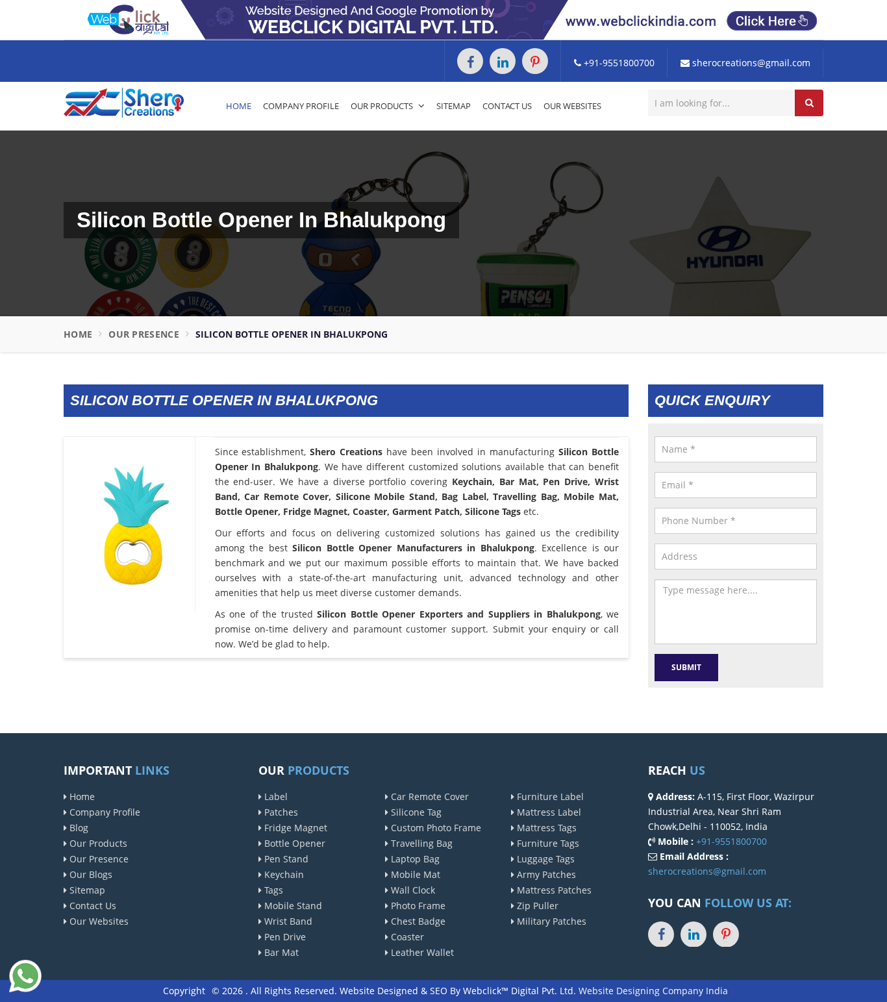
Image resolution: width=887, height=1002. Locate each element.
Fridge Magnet (294, 827)
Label (275, 796)
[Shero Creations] (124, 101)
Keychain (283, 874)
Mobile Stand (292, 905)
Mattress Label (547, 812)
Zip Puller (536, 905)
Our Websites (572, 106)
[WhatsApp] (25, 974)
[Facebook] (470, 61)
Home (238, 106)
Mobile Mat (414, 874)
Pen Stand (285, 859)
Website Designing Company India (653, 990)
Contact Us (507, 106)
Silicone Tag (415, 812)
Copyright (184, 990)
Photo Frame (416, 905)
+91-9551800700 (618, 62)
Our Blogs (89, 874)
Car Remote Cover (428, 796)
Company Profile (301, 106)
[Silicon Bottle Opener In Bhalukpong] (134, 524)
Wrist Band (287, 921)
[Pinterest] (535, 61)
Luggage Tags (544, 859)
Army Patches (545, 874)
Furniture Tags (546, 843)
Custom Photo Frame (434, 827)
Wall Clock (411, 890)
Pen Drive (284, 937)
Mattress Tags (545, 827)
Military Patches (550, 921)
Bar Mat (280, 952)
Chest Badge (416, 921)
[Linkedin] (503, 61)
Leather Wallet (421, 952)
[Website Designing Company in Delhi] (443, 19)
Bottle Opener (293, 843)
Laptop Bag (414, 859)
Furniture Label (549, 796)
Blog (77, 827)
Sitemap (453, 106)
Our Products (383, 106)
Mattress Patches (553, 890)
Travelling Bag (420, 843)
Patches (280, 812)
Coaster (406, 937)
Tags (272, 890)
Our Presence (143, 334)
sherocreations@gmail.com (750, 62)
